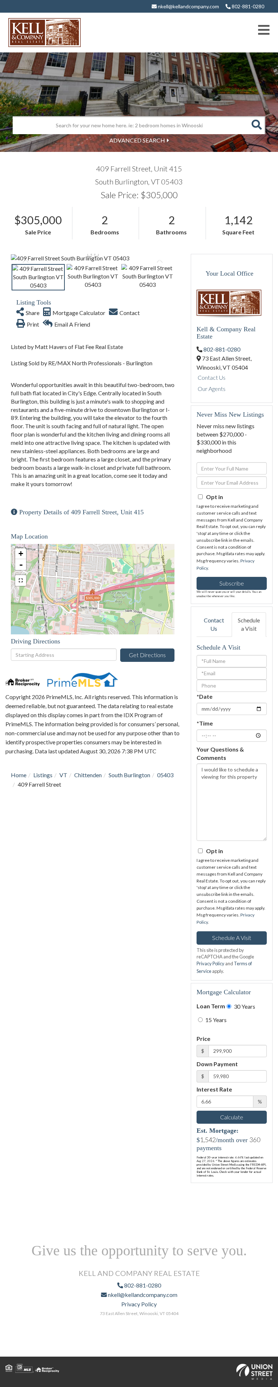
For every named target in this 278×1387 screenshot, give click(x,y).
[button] (256, 125)
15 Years (215, 1019)
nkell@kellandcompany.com (188, 6)
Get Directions (147, 654)
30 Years (244, 1006)
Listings (42, 774)
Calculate (231, 1117)
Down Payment (217, 1063)
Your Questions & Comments (220, 753)
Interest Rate (214, 1089)
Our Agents (212, 388)
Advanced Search (137, 140)
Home (18, 774)
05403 (165, 774)
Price (203, 1038)
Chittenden (88, 774)
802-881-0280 (247, 6)
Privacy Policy (210, 963)
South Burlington (129, 774)
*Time (205, 723)
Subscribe (231, 583)
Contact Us (212, 377)
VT (63, 774)
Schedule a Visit (249, 624)
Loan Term (211, 1006)
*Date (204, 696)
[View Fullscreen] (20, 580)
